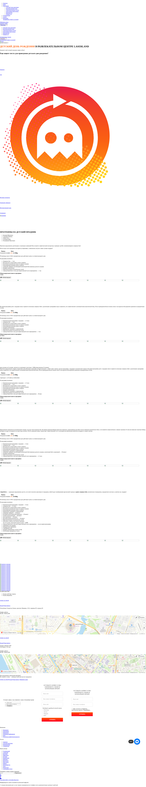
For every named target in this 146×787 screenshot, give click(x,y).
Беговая (5, 756)
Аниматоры (6, 746)
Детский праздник (8, 743)
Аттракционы (6, 15)
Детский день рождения (12, 7)
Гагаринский (6, 751)
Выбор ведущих (6, 277)
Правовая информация (9, 734)
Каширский (6, 758)
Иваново (5, 759)
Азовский (5, 752)
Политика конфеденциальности (11, 736)
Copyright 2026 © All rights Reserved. (9, 780)
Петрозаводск (6, 764)
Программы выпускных (12, 11)
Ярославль (6, 762)
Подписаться (18, 773)
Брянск (5, 763)
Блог (4, 735)
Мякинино (6, 755)
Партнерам (6, 731)
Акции (5, 16)
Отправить (9, 705)
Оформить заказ (4, 22)
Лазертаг (5, 3)
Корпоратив (9, 12)
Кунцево (5, 754)
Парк (4, 4)
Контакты (5, 18)
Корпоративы (6, 744)
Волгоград (6, 760)
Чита (4, 766)
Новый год (9, 14)
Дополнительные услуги (12, 10)
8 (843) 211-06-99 (4, 679)
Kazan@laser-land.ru (14, 679)
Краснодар (6, 767)
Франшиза (5, 730)
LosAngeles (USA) (7, 769)
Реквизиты (6, 732)
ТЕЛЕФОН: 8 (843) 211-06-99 (10, 19)
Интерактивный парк (11, 8)
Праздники (6, 6)
